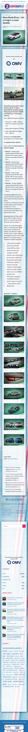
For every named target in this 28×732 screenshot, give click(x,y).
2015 (16, 651)
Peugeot (16, 672)
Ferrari (22, 660)
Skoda (2, 505)
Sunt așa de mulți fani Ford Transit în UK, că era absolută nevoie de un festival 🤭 (16, 610)
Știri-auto (8, 15)
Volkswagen (8, 686)
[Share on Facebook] (9, 499)
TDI (9, 684)
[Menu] (2, 6)
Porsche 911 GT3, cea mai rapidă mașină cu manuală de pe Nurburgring (15, 628)
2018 (15, 654)
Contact (3, 722)
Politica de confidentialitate (12, 722)
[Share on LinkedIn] (21, 499)
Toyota (21, 684)
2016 (21, 651)
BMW (9, 658)
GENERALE (5, 579)
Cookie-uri (20, 722)
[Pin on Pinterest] (18, 499)
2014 (10, 651)
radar (7, 677)
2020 (10, 656)
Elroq (24, 504)
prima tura (9, 674)
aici (17, 480)
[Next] (23, 79)
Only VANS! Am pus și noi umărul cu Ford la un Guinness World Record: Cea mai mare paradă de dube (16, 619)
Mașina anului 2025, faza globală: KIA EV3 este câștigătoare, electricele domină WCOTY (16, 636)
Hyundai (9, 666)
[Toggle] (25, 574)
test (14, 684)
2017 (7, 654)
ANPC (24, 722)
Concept (17, 658)
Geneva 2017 (21, 662)
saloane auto (11, 679)
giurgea (16, 664)
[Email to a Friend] (15, 499)
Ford (6, 662)
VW (17, 686)
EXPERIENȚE (8, 471)
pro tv (20, 674)
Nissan (9, 672)
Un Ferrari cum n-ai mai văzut (15, 597)
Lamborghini (17, 666)
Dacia (7, 660)
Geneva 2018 (7, 664)
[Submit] (24, 526)
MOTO (18, 469)
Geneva (13, 662)
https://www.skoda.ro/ (12, 458)
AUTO (4, 15)
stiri (7, 681)
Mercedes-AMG (8, 668)
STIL (16, 471)
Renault (16, 677)
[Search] (26, 6)
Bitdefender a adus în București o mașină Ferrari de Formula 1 (15, 603)
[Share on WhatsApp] (7, 499)
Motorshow (12, 670)
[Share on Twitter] (12, 499)
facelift (14, 660)
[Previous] (5, 79)
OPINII (13, 471)
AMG (17, 656)
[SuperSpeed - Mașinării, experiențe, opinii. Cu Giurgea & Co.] (14, 6)
